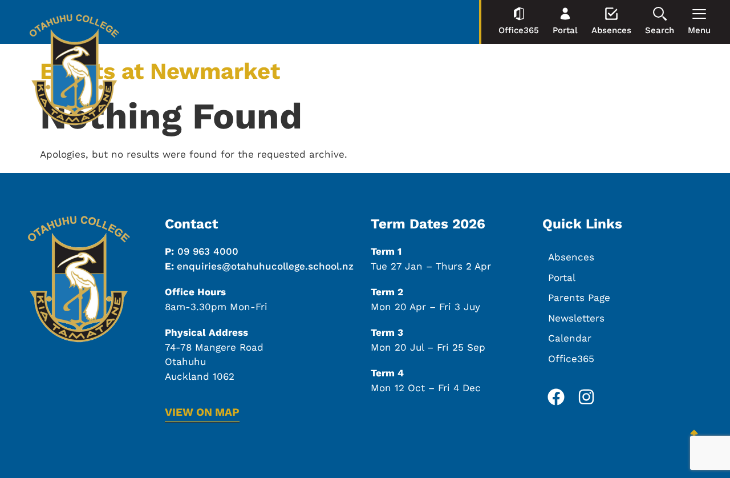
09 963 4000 (207, 251)
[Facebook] (556, 397)
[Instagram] (586, 397)
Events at (160, 71)
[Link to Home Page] (74, 72)
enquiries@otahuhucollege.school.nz (265, 266)
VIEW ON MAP (202, 412)
